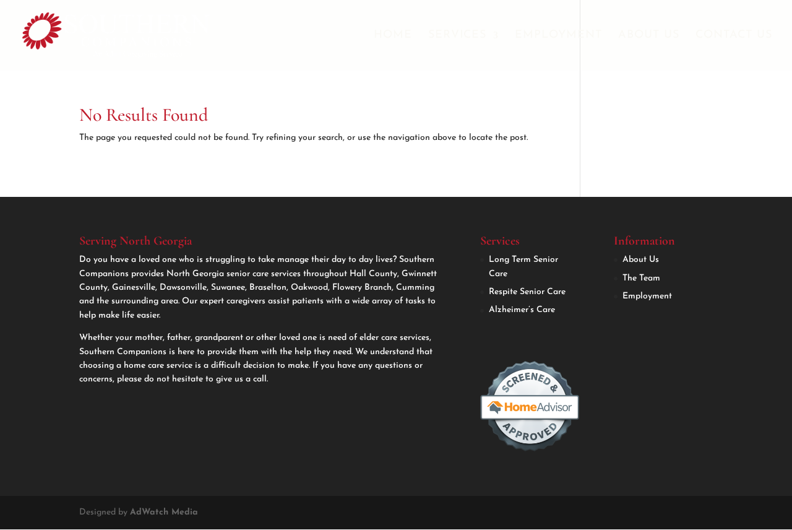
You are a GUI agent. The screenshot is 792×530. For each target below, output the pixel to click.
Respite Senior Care (527, 292)
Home (393, 36)
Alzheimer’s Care (522, 310)
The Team (641, 278)
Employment (558, 36)
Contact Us (733, 36)
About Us (648, 36)
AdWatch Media (164, 512)
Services (457, 36)
